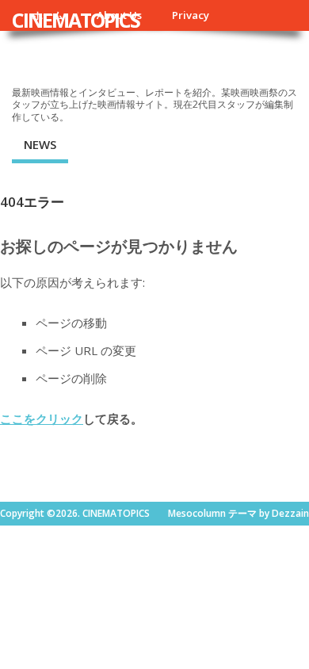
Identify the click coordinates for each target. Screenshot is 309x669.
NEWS (40, 144)
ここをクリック (41, 418)
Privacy (190, 15)
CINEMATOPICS (75, 19)
